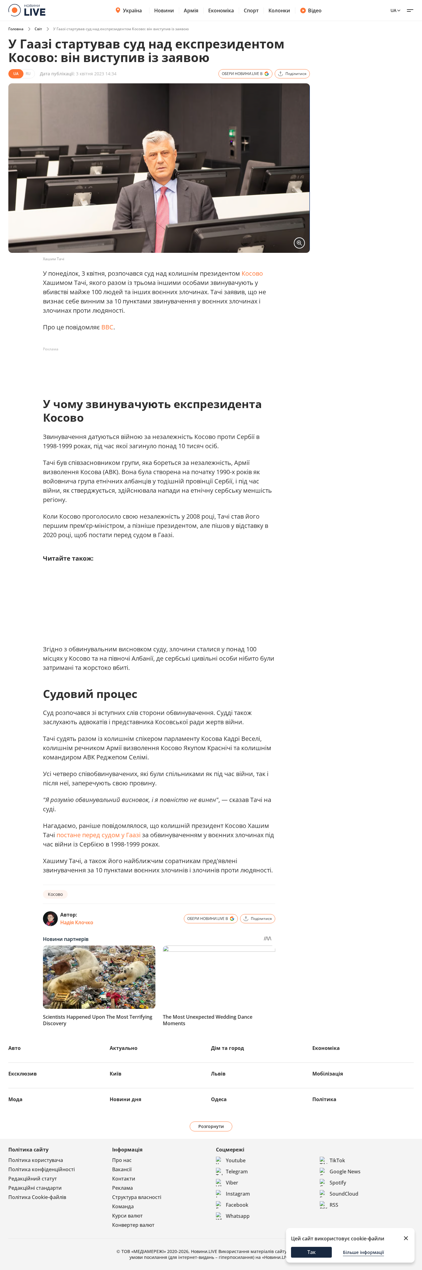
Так (311, 1252)
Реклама (122, 1187)
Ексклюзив (22, 1073)
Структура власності (136, 1197)
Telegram (237, 1171)
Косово (252, 273)
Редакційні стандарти (35, 1187)
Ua (393, 10)
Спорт (251, 10)
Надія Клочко (76, 922)
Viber (232, 1182)
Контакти (123, 1178)
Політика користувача (35, 1160)
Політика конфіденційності (41, 1169)
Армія (191, 10)
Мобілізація (327, 1073)
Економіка (221, 10)
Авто (14, 1048)
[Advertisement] (155, 368)
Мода (15, 1099)
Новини (164, 10)
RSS (334, 1204)
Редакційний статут (32, 1178)
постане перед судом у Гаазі (99, 835)
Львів (218, 1073)
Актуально (123, 1048)
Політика (324, 1099)
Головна (15, 28)
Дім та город (227, 1048)
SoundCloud (344, 1193)
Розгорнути (211, 1126)
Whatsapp (238, 1216)
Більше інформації (363, 1252)
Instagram (238, 1193)
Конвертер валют (133, 1225)
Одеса (219, 1099)
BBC (107, 327)
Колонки (279, 10)
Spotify (338, 1182)
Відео (315, 10)
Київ (115, 1073)
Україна (132, 10)
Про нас (122, 1160)
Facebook (237, 1204)
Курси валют (127, 1215)
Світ (38, 28)
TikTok (337, 1160)
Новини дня (125, 1099)
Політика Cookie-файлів (37, 1197)
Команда (123, 1206)
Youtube (236, 1160)
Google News (345, 1171)
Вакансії (122, 1169)
